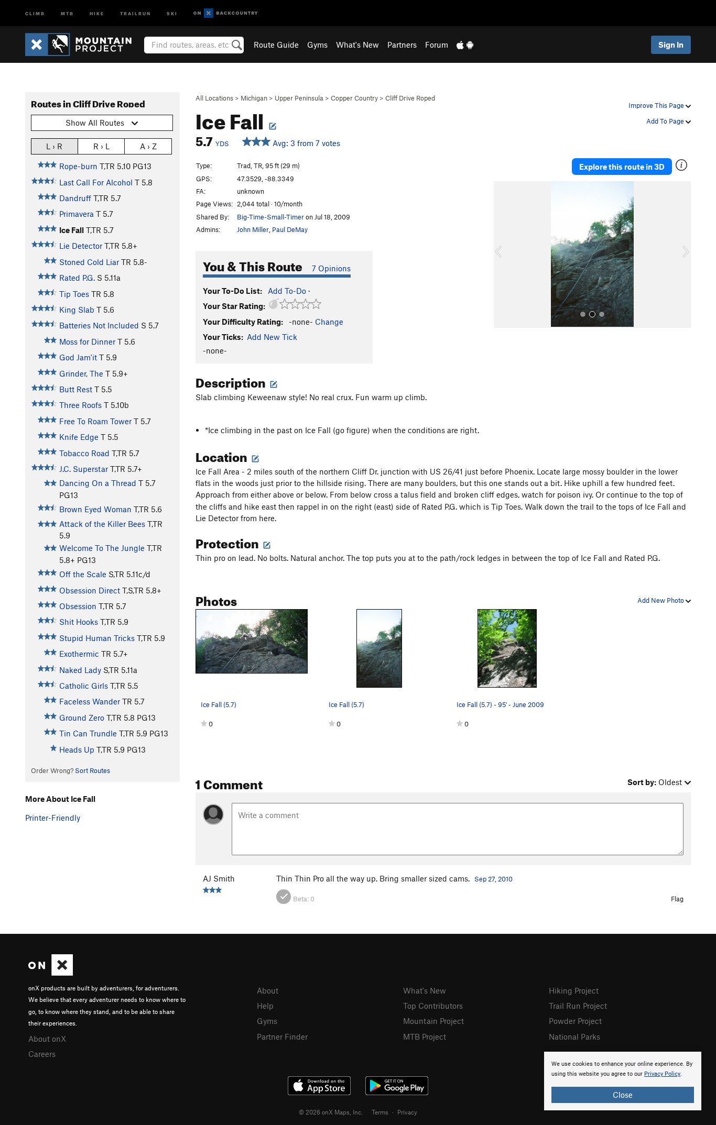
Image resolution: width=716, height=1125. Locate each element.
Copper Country (354, 98)
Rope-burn (78, 166)
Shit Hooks (78, 621)
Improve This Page (657, 105)
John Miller (253, 229)
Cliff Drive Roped (410, 98)
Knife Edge (79, 437)
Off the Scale (82, 574)
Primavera (76, 213)
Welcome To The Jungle (102, 548)
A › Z (148, 146)
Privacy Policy (662, 1074)
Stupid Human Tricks (97, 638)
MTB (67, 12)
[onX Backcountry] (226, 13)
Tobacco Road (84, 453)
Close (623, 1094)
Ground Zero (81, 717)
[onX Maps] (50, 972)
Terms (380, 1112)
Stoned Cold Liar (89, 262)
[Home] (83, 44)
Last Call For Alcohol (96, 182)
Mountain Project (433, 1020)
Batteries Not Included (99, 325)
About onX (47, 1038)
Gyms (317, 44)
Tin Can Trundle (88, 733)
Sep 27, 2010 (493, 879)
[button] (504, 254)
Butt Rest (75, 389)
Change (329, 321)
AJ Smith (219, 878)
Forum (436, 44)
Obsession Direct (89, 590)
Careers (42, 1053)
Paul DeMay (290, 229)
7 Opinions (331, 268)
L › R (54, 146)
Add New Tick (272, 336)
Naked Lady (80, 670)
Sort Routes (92, 770)
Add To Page (666, 121)
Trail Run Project (578, 1005)
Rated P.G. (77, 277)
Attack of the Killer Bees (102, 523)
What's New (357, 44)
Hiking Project (574, 990)
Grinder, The (81, 373)
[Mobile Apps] (465, 44)
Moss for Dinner (87, 341)
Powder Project (575, 1020)
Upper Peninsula (299, 98)
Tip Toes (74, 294)
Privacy (407, 1112)
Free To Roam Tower (95, 421)
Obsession (77, 606)
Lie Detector (80, 245)
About (267, 990)
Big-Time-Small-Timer (270, 217)
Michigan (254, 98)
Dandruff (75, 198)
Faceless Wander (89, 701)
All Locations (214, 98)
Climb (35, 12)
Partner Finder (282, 1036)
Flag (677, 899)
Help (265, 1005)
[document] (622, 1081)
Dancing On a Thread (97, 483)
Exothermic (79, 653)
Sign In (671, 44)
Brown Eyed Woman (95, 509)
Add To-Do (287, 290)
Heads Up (76, 749)
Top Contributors (433, 1005)
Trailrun (135, 12)
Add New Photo (661, 600)
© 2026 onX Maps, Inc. (331, 1112)
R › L (101, 146)
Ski (172, 12)
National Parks (574, 1036)
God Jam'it (78, 357)
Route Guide (276, 44)
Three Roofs (80, 405)
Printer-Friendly (52, 817)
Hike (97, 12)
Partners (402, 44)
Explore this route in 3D (622, 166)
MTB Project (424, 1036)
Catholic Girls (83, 685)
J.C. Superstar (83, 468)
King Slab (76, 309)
